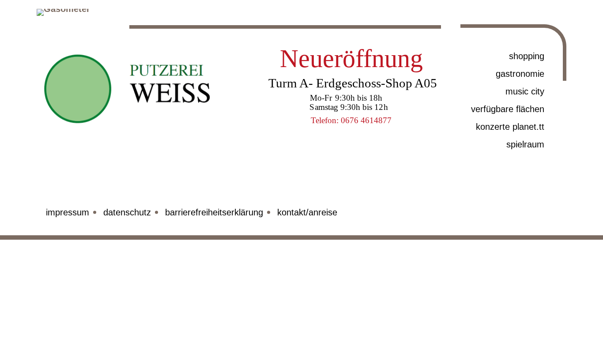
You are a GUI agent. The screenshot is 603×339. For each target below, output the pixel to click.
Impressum (67, 212)
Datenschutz (127, 212)
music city (524, 91)
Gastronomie (520, 74)
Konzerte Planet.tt (510, 127)
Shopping (526, 56)
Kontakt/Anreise (307, 212)
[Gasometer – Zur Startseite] (80, 27)
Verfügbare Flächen (507, 109)
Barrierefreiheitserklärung (214, 212)
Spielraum (525, 144)
